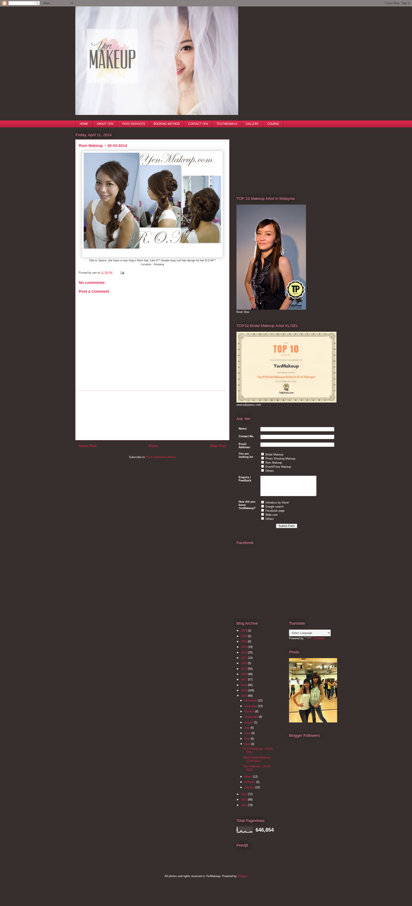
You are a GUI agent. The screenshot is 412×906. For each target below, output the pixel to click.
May (247, 738)
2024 (244, 641)
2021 (244, 657)
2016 (244, 685)
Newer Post (88, 446)
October (249, 711)
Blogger (242, 876)
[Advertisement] (152, 415)
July (247, 727)
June (247, 733)
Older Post (218, 446)
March (248, 776)
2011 (244, 805)
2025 (244, 636)
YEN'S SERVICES (133, 123)
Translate (319, 638)
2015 (244, 690)
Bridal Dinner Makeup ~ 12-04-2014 (258, 759)
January (249, 787)
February (250, 782)
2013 (244, 794)
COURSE (273, 123)
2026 (244, 630)
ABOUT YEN (105, 123)
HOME (84, 123)
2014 (244, 695)
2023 (244, 646)
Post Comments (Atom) (161, 457)
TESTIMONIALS (227, 123)
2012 (244, 799)
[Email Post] (121, 272)
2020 (244, 663)
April (247, 744)
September (251, 716)
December (251, 700)
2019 (244, 668)
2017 (244, 679)
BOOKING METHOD (167, 123)
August (249, 722)
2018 (244, 674)
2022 (244, 652)
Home (153, 446)
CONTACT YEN (198, 123)
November (251, 706)
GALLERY (252, 123)
